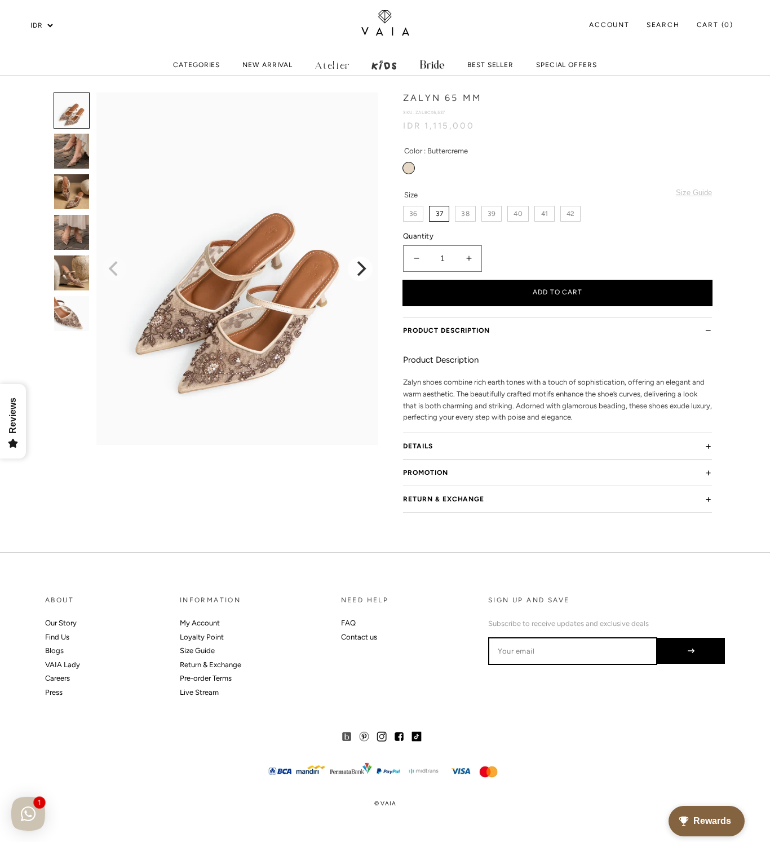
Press (54, 692)
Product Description (446, 330)
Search (663, 25)
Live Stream (199, 692)
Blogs (54, 650)
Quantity (418, 236)
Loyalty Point (202, 637)
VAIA (388, 803)
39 (491, 214)
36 (413, 214)
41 (544, 214)
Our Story (61, 623)
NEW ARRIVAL (267, 67)
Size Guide (694, 192)
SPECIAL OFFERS (566, 67)
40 (518, 214)
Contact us (359, 637)
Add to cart (558, 292)
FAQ (348, 623)
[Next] (360, 269)
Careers (57, 678)
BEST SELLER (490, 65)
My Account (200, 623)
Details (418, 446)
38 (465, 214)
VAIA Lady (62, 664)
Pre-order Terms (206, 678)
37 (439, 214)
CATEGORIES (196, 67)
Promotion (425, 473)
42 (570, 214)
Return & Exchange (443, 499)
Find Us (57, 637)
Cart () (715, 25)
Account (609, 25)
